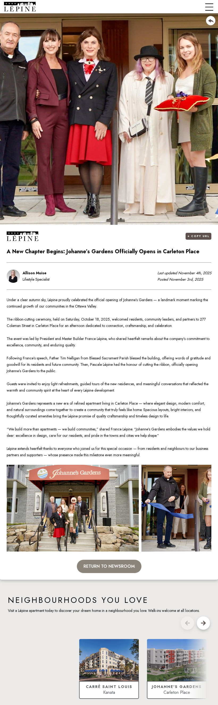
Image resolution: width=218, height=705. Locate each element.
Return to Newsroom (109, 566)
